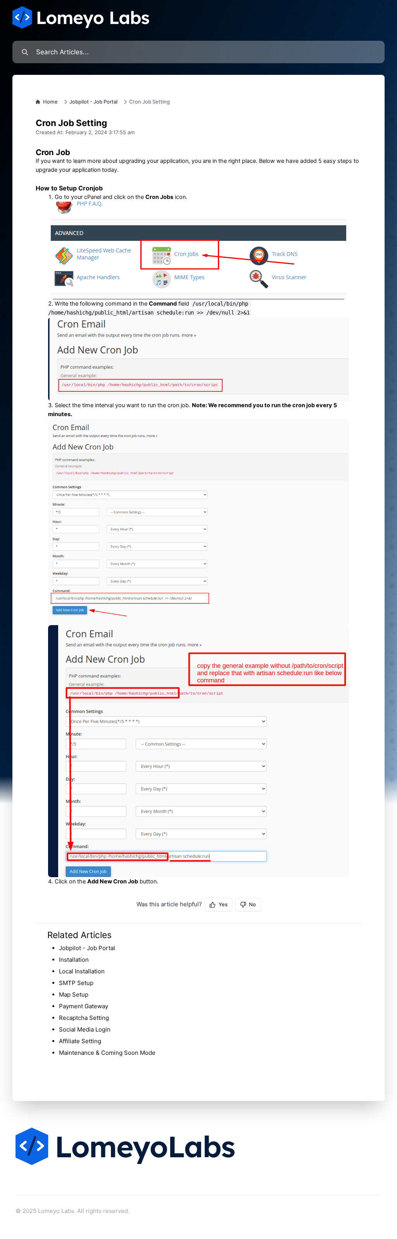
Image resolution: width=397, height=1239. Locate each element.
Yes (223, 904)
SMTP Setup (76, 983)
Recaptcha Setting (84, 1017)
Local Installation (82, 971)
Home (50, 101)
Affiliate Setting (80, 1041)
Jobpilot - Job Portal (93, 101)
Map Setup (73, 994)
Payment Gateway (83, 1006)
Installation (74, 959)
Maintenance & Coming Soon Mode (107, 1052)
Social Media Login (84, 1029)
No (252, 904)
